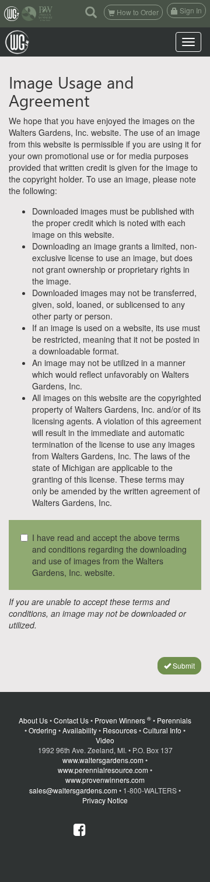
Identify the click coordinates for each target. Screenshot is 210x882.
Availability (79, 730)
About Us (33, 720)
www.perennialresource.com (103, 770)
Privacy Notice (105, 800)
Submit (183, 665)
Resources (120, 730)
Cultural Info (162, 730)
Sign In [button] (190, 10)
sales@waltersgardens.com (73, 790)
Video (105, 740)
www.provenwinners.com (105, 780)
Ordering (43, 730)
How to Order (137, 12)
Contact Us (71, 720)
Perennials (174, 720)
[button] (91, 11)
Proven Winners (122, 720)
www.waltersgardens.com (103, 760)
